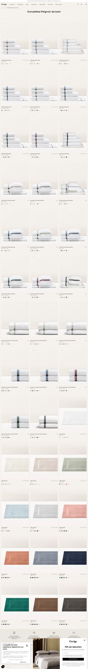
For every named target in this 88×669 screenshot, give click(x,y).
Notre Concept (58, 4)
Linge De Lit (12, 4)
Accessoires (34, 4)
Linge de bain (20, 4)
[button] (3, 666)
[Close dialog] (84, 640)
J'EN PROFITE (73, 659)
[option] (44, 1)
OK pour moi (23, 662)
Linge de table (42, 4)
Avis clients (50, 4)
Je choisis (8, 662)
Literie (27, 4)
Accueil (2, 7)
